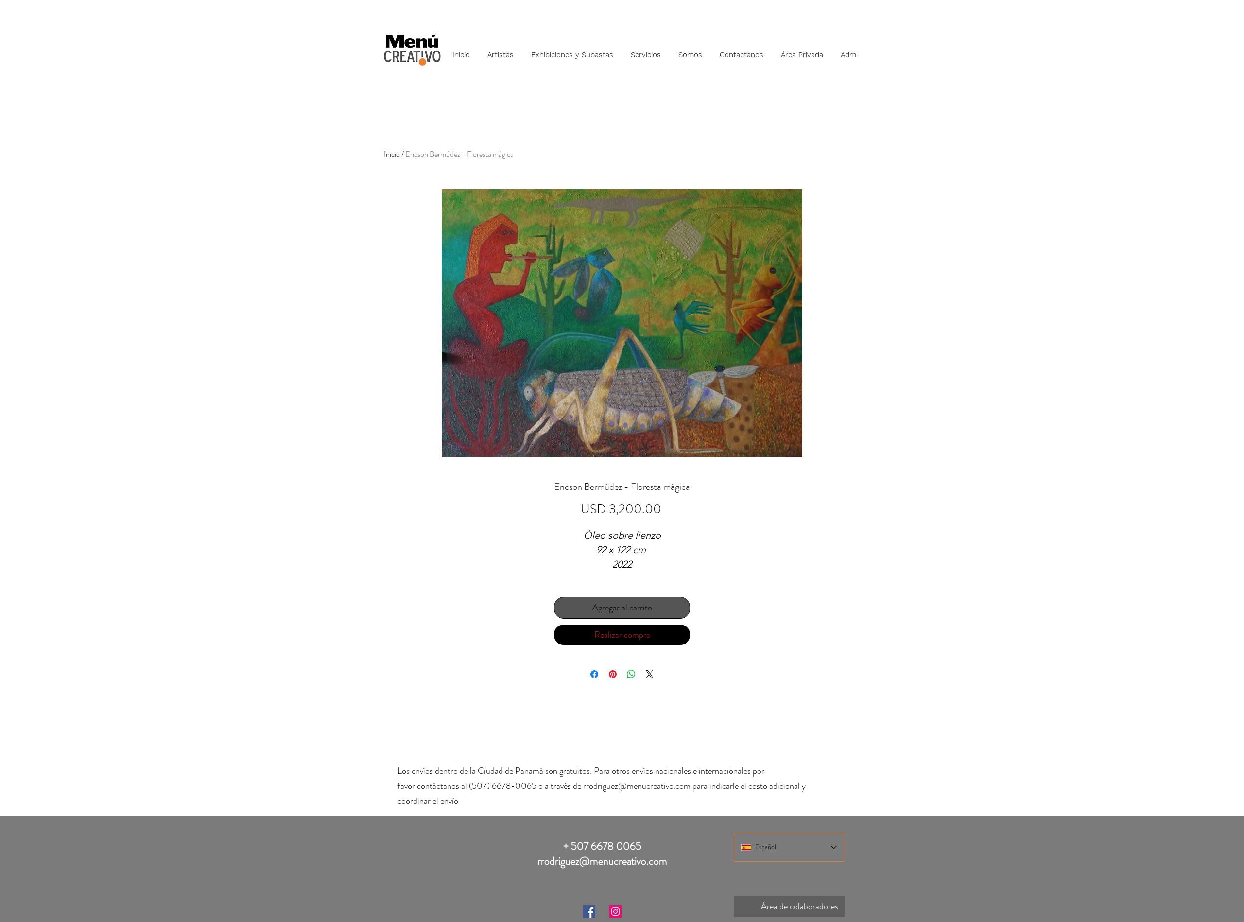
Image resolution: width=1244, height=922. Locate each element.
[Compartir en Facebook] (594, 674)
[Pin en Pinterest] (613, 674)
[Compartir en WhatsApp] (631, 674)
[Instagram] (615, 911)
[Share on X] (650, 674)
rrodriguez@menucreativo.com (637, 786)
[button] (500, 50)
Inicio (392, 153)
